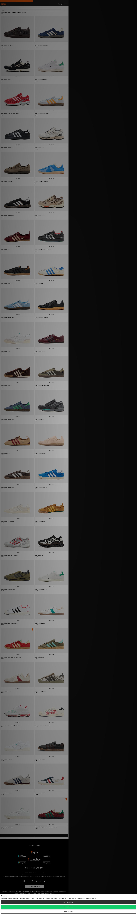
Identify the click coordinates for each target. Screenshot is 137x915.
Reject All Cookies (68, 911)
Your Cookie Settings (68, 902)
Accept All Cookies (68, 906)
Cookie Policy (93, 898)
